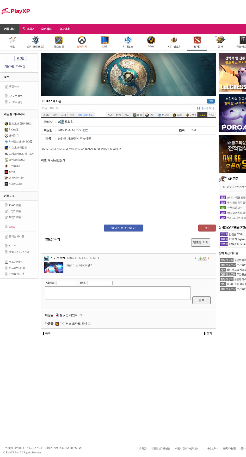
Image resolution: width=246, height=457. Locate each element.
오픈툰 (12, 245)
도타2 (197, 46)
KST (85, 130)
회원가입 (9, 66)
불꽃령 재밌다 (69, 315)
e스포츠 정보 (15, 95)
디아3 (192, 114)
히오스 (165, 114)
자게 (110, 114)
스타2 (46, 114)
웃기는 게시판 (16, 236)
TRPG (12, 226)
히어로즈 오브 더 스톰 (20, 141)
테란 (55, 114)
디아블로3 (174, 46)
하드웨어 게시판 (17, 267)
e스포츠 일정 (15, 102)
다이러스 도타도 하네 (73, 323)
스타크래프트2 (35, 46)
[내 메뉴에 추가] (205, 108)
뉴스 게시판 (15, 261)
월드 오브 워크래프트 (20, 123)
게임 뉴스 (14, 86)
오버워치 (82, 46)
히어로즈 (128, 46)
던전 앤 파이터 (16, 177)
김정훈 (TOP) (235, 234)
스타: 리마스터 (85, 114)
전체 (211, 100)
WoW (151, 46)
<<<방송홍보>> (234, 207)
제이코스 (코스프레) (19, 251)
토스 (71, 114)
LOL (105, 46)
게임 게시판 (15, 217)
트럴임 (69, 121)
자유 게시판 (15, 205)
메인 (12, 46)
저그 (63, 114)
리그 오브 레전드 (18, 147)
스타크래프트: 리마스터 (21, 153)
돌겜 (139, 114)
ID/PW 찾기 (21, 66)
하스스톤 (59, 46)
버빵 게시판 (15, 211)
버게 (118, 114)
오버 (151, 114)
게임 (126, 114)
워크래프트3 (15, 183)
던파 (220, 46)
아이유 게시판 (16, 273)
